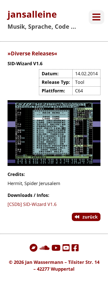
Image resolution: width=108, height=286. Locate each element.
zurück (89, 217)
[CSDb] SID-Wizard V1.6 (32, 204)
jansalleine (32, 14)
